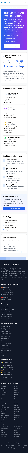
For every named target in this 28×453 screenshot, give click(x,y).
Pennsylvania (17, 424)
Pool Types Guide (6, 329)
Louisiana (16, 403)
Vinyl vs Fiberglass (6, 312)
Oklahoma (16, 422)
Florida (18, 8)
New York (16, 417)
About (2, 445)
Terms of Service (13, 447)
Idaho (15, 396)
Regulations (4, 353)
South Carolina (18, 426)
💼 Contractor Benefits (7, 370)
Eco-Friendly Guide (6, 343)
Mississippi (17, 409)
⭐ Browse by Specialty (7, 292)
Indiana (16, 399)
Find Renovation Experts (12, 46)
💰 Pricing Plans (5, 372)
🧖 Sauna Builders (6, 299)
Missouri (3, 411)
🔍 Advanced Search (7, 295)
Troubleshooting (6, 350)
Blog (2, 355)
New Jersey (17, 415)
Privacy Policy (7, 446)
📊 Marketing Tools (6, 375)
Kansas (16, 401)
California (3, 390)
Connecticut (4, 392)
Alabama (3, 386)
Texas (2, 430)
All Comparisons (5, 307)
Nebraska (3, 413)
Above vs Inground (6, 314)
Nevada (16, 413)
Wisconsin (3, 436)
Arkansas (16, 388)
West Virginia (17, 434)
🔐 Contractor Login (7, 363)
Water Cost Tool (5, 336)
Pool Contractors (10, 8)
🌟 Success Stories (6, 377)
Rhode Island (4, 426)
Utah (15, 430)
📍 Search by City (6, 290)
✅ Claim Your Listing (7, 367)
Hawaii (3, 396)
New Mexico (4, 417)
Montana (16, 411)
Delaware (16, 392)
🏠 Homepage (5, 287)
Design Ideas (5, 345)
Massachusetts (5, 407)
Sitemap (19, 445)
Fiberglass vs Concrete (7, 309)
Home (2, 8)
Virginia (16, 432)
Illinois (3, 399)
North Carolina (5, 420)
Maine (2, 405)
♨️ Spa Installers (6, 297)
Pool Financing (5, 338)
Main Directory (5, 326)
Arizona (3, 388)
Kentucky (3, 403)
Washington (4, 434)
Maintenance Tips (6, 348)
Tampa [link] (23, 8)
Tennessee (17, 428)
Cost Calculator (5, 331)
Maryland (16, 405)
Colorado (16, 390)
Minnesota (3, 409)
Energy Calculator (6, 333)
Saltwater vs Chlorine (7, 316)
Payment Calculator (6, 341)
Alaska (16, 386)
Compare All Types (6, 319)
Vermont (3, 432)
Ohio (2, 422)
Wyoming (16, 436)
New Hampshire (5, 415)
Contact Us (25, 446)
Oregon (3, 424)
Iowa (2, 401)
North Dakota (17, 420)
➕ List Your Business (7, 365)
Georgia (16, 394)
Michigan (16, 407)
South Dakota (4, 428)
